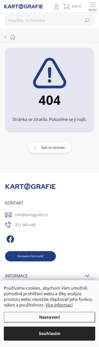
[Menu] (92, 6)
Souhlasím (49, 333)
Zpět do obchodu (53, 147)
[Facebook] (9, 238)
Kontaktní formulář (30, 256)
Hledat (87, 20)
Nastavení (49, 317)
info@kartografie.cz (31, 214)
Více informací (59, 305)
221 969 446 (25, 224)
